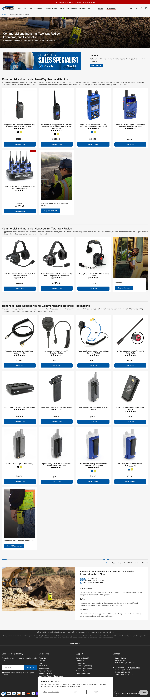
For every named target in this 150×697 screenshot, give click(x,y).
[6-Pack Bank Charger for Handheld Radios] (20, 388)
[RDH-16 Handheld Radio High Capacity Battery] (93, 388)
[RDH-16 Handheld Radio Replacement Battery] (130, 388)
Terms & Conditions (83, 673)
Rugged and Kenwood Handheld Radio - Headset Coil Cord (19, 352)
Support (91, 8)
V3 (81, 582)
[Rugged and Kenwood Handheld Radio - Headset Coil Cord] (20, 332)
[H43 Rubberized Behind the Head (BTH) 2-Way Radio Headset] (20, 255)
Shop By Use (22, 8)
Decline (97, 692)
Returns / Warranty (82, 671)
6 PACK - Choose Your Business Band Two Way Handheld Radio (19, 187)
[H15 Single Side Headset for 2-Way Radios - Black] (93, 255)
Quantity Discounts (131, 563)
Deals (62, 8)
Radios (105, 563)
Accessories (116, 563)
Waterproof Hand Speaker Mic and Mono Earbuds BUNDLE (93, 352)
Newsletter (43, 666)
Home (4, 14)
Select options (20, 144)
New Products (72, 8)
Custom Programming (84, 666)
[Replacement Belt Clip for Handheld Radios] (57, 388)
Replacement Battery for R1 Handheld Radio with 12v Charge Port (93, 465)
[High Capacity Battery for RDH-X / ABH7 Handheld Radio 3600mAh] (57, 445)
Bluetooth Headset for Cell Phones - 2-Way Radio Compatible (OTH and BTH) (56, 275)
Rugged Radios (131, 693)
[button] (20, 128)
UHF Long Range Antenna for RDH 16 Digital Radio (130, 352)
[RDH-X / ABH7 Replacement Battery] (20, 445)
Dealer (100, 8)
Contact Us (80, 661)
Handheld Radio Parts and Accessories (19, 541)
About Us (42, 658)
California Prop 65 (82, 658)
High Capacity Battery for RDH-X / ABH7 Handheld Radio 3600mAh (56, 465)
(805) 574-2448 (127, 674)
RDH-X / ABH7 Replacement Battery (19, 464)
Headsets (118, 283)
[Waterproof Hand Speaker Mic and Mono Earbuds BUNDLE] (93, 332)
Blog (40, 663)
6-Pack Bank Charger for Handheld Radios (19, 407)
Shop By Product (36, 8)
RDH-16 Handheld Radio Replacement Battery (130, 408)
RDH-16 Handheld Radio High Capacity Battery (93, 408)
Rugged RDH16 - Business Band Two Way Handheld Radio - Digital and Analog (19, 125)
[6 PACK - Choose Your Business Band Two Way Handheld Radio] (20, 167)
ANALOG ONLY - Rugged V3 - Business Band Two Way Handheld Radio (130, 125)
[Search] (136, 8)
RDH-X (82, 580)
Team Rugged (111, 8)
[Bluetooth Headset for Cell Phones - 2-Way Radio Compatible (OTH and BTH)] (57, 255)
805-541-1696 (135, 667)
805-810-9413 (126, 672)
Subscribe (30, 667)
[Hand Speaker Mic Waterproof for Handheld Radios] (57, 332)
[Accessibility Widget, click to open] (3, 694)
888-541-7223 (127, 670)
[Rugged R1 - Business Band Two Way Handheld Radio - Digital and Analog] (93, 106)
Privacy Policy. (75, 686)
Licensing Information (84, 668)
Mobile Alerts (44, 668)
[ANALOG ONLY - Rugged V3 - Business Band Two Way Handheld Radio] (130, 106)
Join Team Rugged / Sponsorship (51, 676)
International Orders (46, 673)
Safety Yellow (21, 132)
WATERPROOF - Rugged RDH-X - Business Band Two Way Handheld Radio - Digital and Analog (56, 126)
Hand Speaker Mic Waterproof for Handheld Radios (56, 352)
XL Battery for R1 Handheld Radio (130, 464)
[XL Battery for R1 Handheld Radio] (130, 445)
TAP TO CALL (96, 65)
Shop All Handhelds (51, 211)
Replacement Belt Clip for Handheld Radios (56, 407)
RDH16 (83, 578)
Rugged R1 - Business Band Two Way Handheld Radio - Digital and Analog (93, 125)
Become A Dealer (45, 671)
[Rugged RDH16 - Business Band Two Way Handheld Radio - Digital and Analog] (20, 106)
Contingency (80, 663)
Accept (74, 692)
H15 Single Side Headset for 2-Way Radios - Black (93, 275)
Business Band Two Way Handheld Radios (54, 204)
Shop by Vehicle (51, 8)
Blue (92, 132)
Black (18, 132)
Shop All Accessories (14, 546)
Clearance (82, 8)
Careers (42, 661)
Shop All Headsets (123, 288)
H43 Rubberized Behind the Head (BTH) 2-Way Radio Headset (19, 275)
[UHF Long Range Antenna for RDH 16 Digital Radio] (130, 332)
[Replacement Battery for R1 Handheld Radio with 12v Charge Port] (93, 445)
